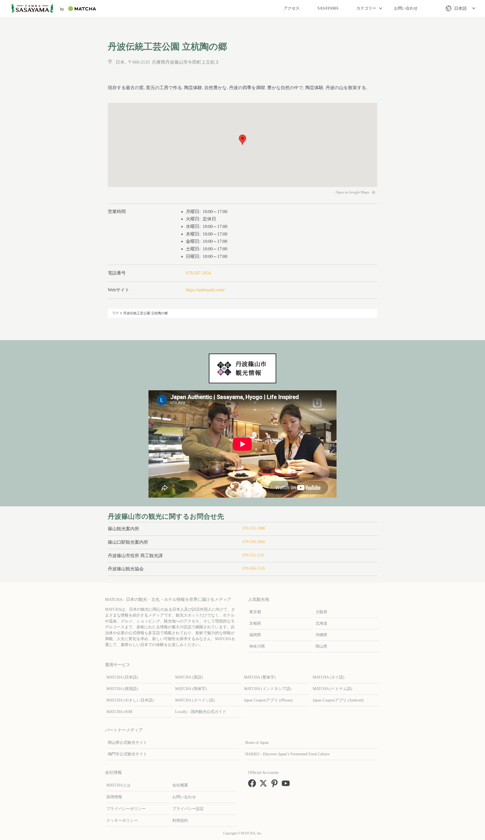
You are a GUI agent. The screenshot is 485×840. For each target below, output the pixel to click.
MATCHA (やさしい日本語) (130, 700)
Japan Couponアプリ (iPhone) (268, 700)
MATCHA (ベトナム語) (332, 689)
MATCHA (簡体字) (191, 689)
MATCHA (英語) (189, 677)
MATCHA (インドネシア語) (267, 689)
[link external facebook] (253, 785)
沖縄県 (321, 635)
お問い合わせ (406, 8)
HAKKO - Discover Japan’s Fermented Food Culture (287, 754)
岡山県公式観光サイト (127, 742)
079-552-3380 (253, 528)
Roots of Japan (257, 742)
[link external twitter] (264, 785)
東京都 (255, 612)
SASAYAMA (327, 8)
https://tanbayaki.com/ (205, 289)
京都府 (255, 623)
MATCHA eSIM (119, 712)
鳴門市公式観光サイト (127, 754)
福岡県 (255, 635)
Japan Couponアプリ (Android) (338, 700)
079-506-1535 (253, 568)
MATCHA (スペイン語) (195, 700)
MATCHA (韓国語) (122, 689)
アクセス (291, 8)
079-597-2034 (198, 273)
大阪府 (321, 612)
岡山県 (321, 646)
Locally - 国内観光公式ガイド (200, 712)
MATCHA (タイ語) (328, 677)
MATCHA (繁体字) (260, 677)
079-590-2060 (253, 542)
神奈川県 (257, 646)
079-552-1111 (253, 555)
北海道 (321, 623)
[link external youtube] (287, 785)
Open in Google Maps (353, 192)
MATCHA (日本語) (122, 677)
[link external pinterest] (276, 785)
